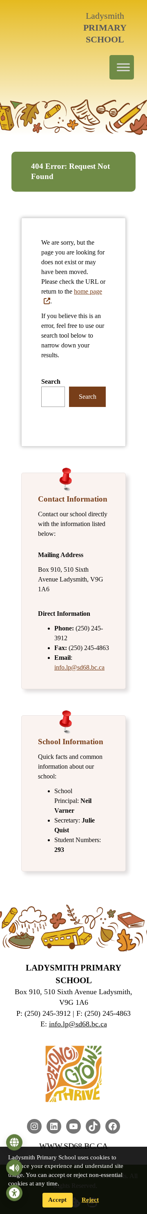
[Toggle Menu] (123, 67)
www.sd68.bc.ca (73, 1145)
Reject (90, 1199)
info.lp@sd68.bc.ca (79, 667)
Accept (57, 1199)
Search (50, 381)
